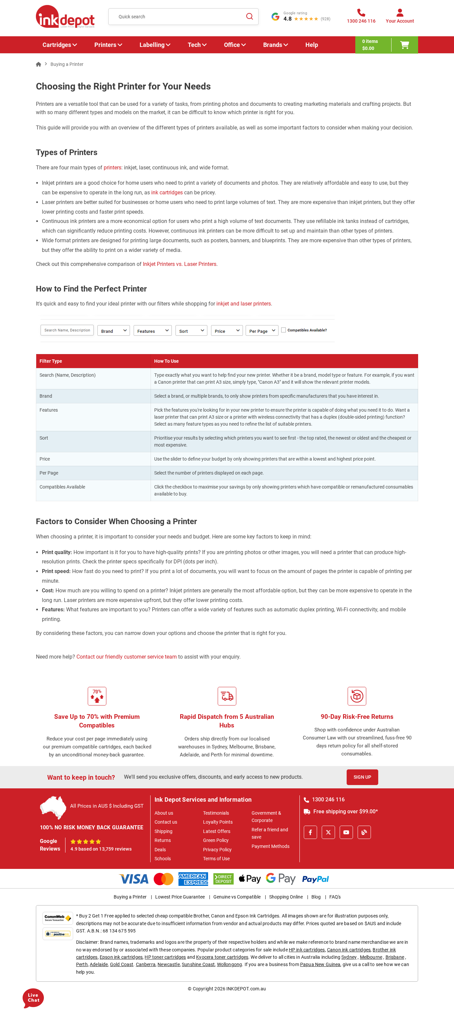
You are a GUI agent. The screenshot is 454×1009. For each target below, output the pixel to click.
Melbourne (371, 957)
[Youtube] (346, 832)
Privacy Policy (217, 849)
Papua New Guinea (320, 964)
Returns (163, 840)
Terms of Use (216, 858)
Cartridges (57, 44)
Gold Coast (122, 964)
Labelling (152, 44)
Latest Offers (216, 831)
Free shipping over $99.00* (345, 811)
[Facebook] (310, 832)
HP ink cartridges (307, 949)
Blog (316, 897)
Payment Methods (270, 846)
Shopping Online (286, 897)
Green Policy (216, 840)
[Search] (250, 17)
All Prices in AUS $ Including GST (107, 806)
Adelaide (99, 964)
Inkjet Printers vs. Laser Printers (179, 264)
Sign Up (362, 777)
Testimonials (216, 813)
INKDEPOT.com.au (246, 988)
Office (232, 44)
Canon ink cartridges (349, 949)
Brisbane (395, 957)
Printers (105, 44)
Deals (160, 849)
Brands (272, 44)
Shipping (163, 831)
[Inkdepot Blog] (364, 832)
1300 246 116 (328, 799)
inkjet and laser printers (243, 304)
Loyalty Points (218, 822)
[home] (38, 64)
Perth (82, 964)
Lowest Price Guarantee (180, 897)
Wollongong (229, 964)
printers (112, 167)
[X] (328, 832)
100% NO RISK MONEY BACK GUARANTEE (92, 827)
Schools (163, 858)
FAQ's (335, 897)
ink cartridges (166, 192)
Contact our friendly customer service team (126, 657)
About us (164, 813)
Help (311, 44)
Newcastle (168, 964)
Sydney (349, 957)
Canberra (146, 964)
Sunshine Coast (198, 964)
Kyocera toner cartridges (222, 957)
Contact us (166, 822)
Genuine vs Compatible (237, 897)
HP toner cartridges (165, 957)
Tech (194, 44)
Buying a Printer (130, 897)
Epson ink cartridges (121, 957)
